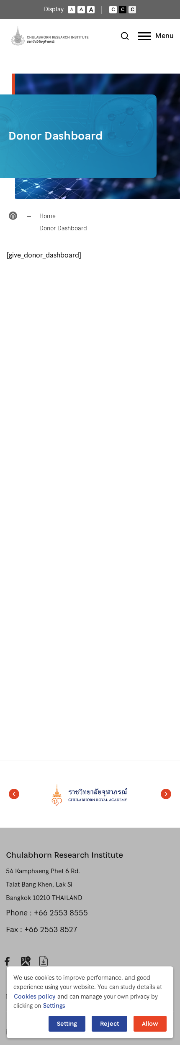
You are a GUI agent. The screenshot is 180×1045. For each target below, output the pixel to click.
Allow (150, 1023)
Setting (67, 1023)
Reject (109, 1023)
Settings (54, 1005)
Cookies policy (34, 996)
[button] (14, 794)
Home (47, 216)
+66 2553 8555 (61, 913)
